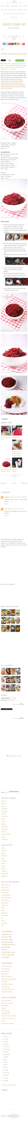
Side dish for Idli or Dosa (8, 1018)
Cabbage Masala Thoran (7, 86)
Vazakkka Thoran (5, 81)
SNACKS (4, 957)
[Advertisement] (14, 565)
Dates (3, 858)
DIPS (3, 950)
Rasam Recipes (6, 1011)
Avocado (4, 850)
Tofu (3, 925)
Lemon (3, 863)
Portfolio (22, 13)
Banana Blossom (6, 885)
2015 (4, 1044)
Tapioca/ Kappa (6, 834)
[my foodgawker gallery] (14, 756)
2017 (4, 1039)
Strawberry (5, 876)
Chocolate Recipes (7, 897)
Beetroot (7, 65)
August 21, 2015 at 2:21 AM (15, 509)
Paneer (3, 920)
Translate (12, 700)
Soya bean (4, 923)
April (4, 1067)
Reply (6, 504)
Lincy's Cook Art (11, 1115)
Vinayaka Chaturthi (7, 992)
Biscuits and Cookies (7, 1003)
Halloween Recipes (7, 976)
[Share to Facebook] (6, 419)
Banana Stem (5, 887)
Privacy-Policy (14, 17)
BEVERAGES (5, 937)
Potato (3, 821)
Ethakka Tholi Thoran (7, 85)
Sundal (3, 1021)
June (4, 1062)
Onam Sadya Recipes (7, 984)
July (4, 1059)
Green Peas (5, 816)
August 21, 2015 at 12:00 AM (18, 497)
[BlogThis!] (4, 419)
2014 (4, 1078)
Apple (3, 848)
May (4, 1064)
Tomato (4, 837)
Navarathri (4, 981)
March (4, 1070)
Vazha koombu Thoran (17, 81)
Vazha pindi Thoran (20, 86)
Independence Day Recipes (9, 979)
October (5, 1051)
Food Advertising (16, 704)
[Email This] (2, 419)
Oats (3, 918)
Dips (4, 13)
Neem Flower (5, 915)
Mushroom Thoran (6, 83)
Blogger (8, 1116)
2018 (4, 1036)
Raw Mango (5, 829)
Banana (4, 853)
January (5, 1075)
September (5, 1054)
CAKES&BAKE (6, 942)
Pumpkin (4, 824)
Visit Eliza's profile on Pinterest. (9, 1085)
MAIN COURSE (14, 65)
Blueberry (4, 856)
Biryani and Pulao (6, 1000)
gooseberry (5, 839)
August (4, 1057)
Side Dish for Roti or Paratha (9, 1016)
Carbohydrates (14, 5)
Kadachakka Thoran (19, 85)
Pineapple (4, 871)
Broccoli (4, 803)
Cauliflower (5, 809)
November (5, 1049)
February (5, 1072)
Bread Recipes (5, 890)
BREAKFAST (5, 939)
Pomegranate (5, 873)
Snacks (25, 9)
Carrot (3, 806)
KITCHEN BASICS (7, 952)
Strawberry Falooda (15, 470)
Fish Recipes (5, 905)
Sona (6, 509)
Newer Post (4, 483)
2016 (4, 1041)
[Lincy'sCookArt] (14, 24)
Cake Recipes (5, 892)
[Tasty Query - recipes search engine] (14, 792)
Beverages (20, 9)
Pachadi (4, 1008)
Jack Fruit (4, 861)
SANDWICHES (6, 1013)
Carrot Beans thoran (17, 83)
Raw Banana (5, 826)
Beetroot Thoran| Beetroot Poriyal (5, 470)
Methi (3, 819)
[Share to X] (5, 419)
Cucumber (4, 811)
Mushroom (5, 913)
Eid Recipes (5, 974)
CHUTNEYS (5, 1005)
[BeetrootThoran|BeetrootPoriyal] (14, 53)
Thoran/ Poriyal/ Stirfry (12, 67)
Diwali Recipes (6, 969)
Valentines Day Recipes (8, 989)
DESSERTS (5, 947)
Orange (4, 868)
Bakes (20, 5)
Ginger (3, 814)
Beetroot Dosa (16, 437)
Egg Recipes (5, 903)
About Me (16, 13)
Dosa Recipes (5, 900)
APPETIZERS (5, 934)
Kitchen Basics (9, 13)
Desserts (25, 5)
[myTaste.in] (5, 792)
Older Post (24, 483)
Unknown (7, 497)
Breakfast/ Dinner (12, 9)
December (5, 1046)
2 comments (12, 69)
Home (2, 5)
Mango (3, 866)
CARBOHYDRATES (7, 945)
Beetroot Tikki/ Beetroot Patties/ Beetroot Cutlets (16, 453)
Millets (3, 910)
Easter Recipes (6, 971)
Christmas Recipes (7, 966)
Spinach (4, 831)
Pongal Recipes (6, 986)
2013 (4, 1080)
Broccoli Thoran (5, 88)
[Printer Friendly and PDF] (19, 61)
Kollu (3, 908)
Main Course (4, 9)
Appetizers (7, 5)
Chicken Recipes (6, 895)
